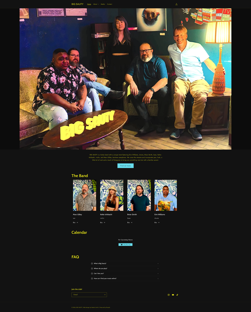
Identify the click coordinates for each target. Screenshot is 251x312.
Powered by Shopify (105, 307)
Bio (74, 222)
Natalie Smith (95, 307)
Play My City (126, 244)
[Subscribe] (104, 294)
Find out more (125, 166)
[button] (96, 4)
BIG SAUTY (79, 307)
